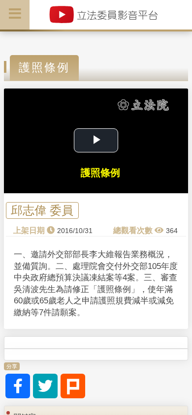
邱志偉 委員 (42, 210)
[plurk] (73, 386)
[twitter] (45, 386)
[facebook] (17, 386)
